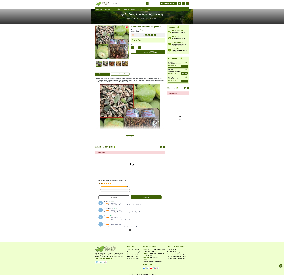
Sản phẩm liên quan (104, 147)
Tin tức (148, 9)
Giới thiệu (126, 9)
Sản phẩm (107, 9)
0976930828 (171, 3)
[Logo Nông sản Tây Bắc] (102, 3)
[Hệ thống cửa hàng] (179, 3)
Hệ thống (140, 9)
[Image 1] (112, 42)
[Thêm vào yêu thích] (126, 27)
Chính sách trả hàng (133, 256)
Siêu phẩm (117, 9)
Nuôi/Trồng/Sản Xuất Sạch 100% (176, 256)
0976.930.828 (154, 257)
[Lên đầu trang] (280, 261)
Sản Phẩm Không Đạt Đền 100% (176, 258)
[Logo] (110, 248)
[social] (144, 268)
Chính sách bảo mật (132, 254)
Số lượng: (133, 44)
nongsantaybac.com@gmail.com (152, 261)
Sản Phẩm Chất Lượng (173, 252)
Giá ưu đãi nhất (171, 249)
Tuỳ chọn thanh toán (133, 258)
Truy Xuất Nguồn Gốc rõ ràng (175, 254)
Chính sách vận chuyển (133, 252)
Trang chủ (99, 9)
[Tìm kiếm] (147, 3)
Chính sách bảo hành (133, 249)
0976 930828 (180, 44)
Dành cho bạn (171, 88)
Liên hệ (133, 9)
